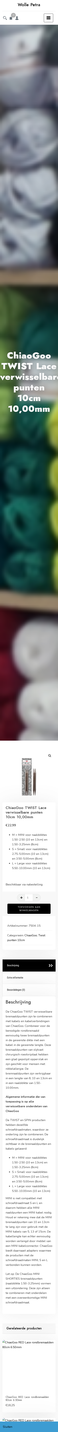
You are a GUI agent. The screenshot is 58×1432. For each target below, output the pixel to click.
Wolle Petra (29, 5)
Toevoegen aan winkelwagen (29, 908)
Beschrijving (13, 965)
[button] (50, 756)
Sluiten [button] (7, 1427)
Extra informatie (15, 977)
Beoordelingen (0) (16, 989)
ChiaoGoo (30, 935)
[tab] (29, 965)
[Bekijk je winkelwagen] (11, 18)
